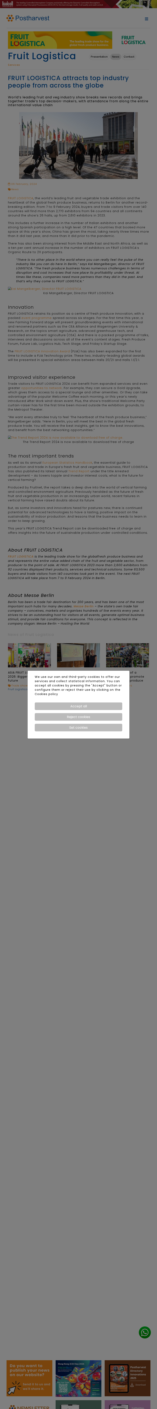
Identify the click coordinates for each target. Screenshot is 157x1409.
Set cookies (78, 727)
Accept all (78, 706)
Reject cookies (78, 717)
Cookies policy (46, 694)
